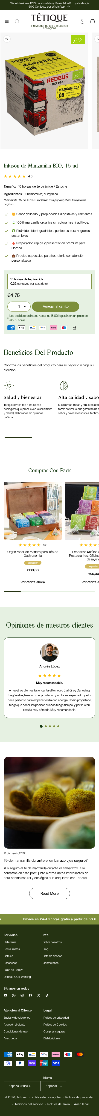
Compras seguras (54, 1031)
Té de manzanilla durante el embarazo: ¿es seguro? (46, 860)
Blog (45, 949)
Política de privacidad (79, 1097)
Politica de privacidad (56, 1017)
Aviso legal (81, 1104)
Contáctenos (50, 963)
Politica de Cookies (55, 1024)
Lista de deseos (52, 956)
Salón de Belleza (13, 970)
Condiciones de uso (16, 1031)
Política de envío (58, 1104)
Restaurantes (12, 949)
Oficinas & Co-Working (17, 976)
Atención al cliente (14, 1024)
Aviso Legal (10, 1038)
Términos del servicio (29, 1104)
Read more (50, 893)
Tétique (22, 1097)
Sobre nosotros (52, 942)
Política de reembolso (46, 1097)
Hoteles (8, 956)
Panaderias (10, 963)
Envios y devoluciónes (17, 1017)
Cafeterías (10, 942)
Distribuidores (52, 1038)
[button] (7, 21)
